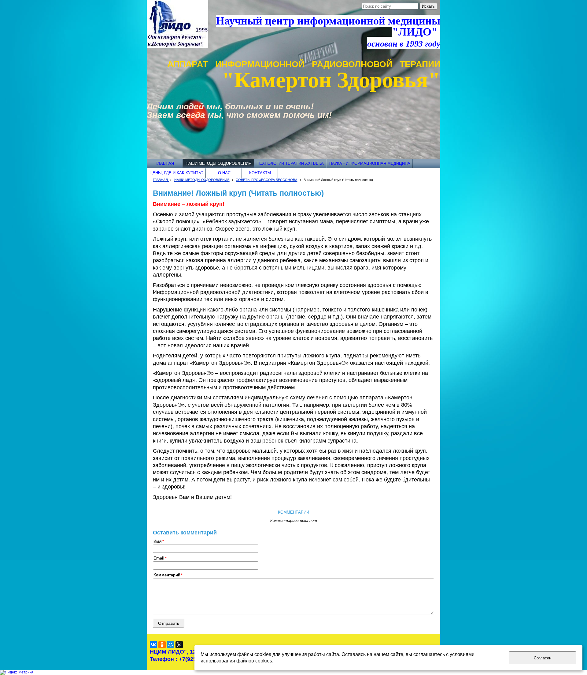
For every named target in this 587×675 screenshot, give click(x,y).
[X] (179, 644)
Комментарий (166, 575)
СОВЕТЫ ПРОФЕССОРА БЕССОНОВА (266, 180)
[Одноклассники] (162, 644)
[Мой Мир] (170, 644)
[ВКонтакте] (153, 644)
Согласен (542, 658)
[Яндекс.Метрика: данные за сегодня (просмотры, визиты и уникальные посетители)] (16, 672)
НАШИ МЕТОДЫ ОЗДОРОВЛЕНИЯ (202, 180)
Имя (157, 541)
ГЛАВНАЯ (161, 180)
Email (158, 558)
